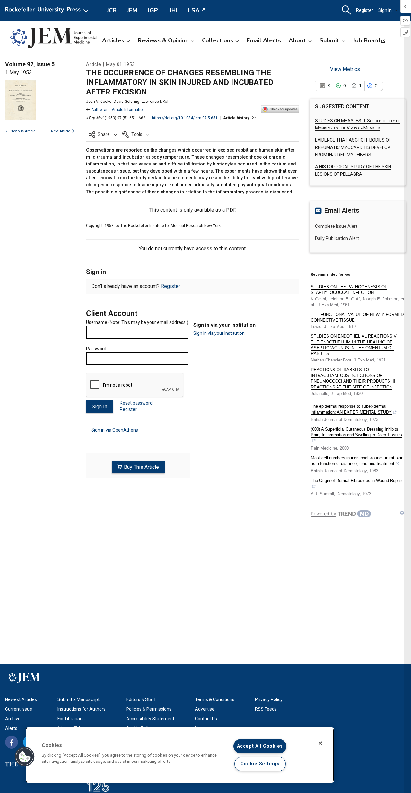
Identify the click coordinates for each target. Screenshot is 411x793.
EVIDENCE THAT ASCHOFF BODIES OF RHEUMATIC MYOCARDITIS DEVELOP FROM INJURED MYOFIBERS (353, 147)
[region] (180, 755)
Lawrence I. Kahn (157, 101)
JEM (132, 10)
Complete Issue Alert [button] (336, 226)
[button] (103, 134)
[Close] (320, 743)
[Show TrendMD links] (402, 512)
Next (60, 131)
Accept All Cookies (260, 746)
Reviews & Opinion (163, 40)
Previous (22, 131)
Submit (329, 40)
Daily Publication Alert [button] (337, 238)
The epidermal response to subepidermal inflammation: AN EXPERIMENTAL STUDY (351, 409)
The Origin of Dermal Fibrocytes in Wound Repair (356, 480)
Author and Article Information (118, 109)
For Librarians (71, 718)
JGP (152, 10)
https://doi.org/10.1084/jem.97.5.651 (185, 118)
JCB (112, 10)
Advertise (204, 709)
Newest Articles (21, 699)
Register (364, 10)
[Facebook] (11, 742)
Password (96, 348)
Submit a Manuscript (78, 699)
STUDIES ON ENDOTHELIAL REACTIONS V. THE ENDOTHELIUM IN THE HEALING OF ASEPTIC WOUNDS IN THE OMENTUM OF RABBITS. (354, 345)
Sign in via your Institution (219, 333)
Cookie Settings (260, 764)
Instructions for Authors (81, 709)
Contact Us (206, 718)
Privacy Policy (269, 699)
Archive (13, 718)
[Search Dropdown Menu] (346, 10)
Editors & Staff (141, 699)
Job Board (366, 40)
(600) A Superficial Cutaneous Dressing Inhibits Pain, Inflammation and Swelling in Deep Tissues (356, 432)
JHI (173, 10)
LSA (193, 10)
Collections (217, 40)
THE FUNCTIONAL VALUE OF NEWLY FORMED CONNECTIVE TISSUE (357, 317)
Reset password (136, 402)
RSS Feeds (266, 709)
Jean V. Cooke (98, 101)
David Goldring (126, 101)
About (297, 40)
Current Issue (18, 709)
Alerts (11, 728)
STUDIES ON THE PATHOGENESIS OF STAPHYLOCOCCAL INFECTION (349, 289)
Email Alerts (264, 40)
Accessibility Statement (150, 718)
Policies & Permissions (148, 709)
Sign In (385, 10)
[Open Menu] (48, 10)
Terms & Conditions (214, 699)
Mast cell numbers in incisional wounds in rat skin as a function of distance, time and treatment (357, 460)
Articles (113, 40)
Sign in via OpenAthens (114, 429)
